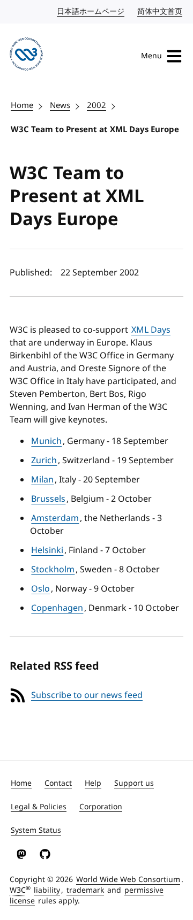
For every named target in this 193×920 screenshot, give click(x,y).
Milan (42, 479)
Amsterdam (55, 518)
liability (47, 890)
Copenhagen (57, 608)
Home (22, 105)
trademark (85, 890)
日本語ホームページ (91, 11)
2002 (96, 105)
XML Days (150, 330)
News (60, 105)
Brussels (48, 499)
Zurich (44, 460)
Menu (151, 56)
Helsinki (47, 550)
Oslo (40, 588)
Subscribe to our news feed (87, 695)
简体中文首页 (160, 11)
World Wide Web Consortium (128, 879)
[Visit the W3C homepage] (26, 55)
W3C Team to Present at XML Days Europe (95, 129)
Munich (46, 441)
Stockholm (53, 569)
